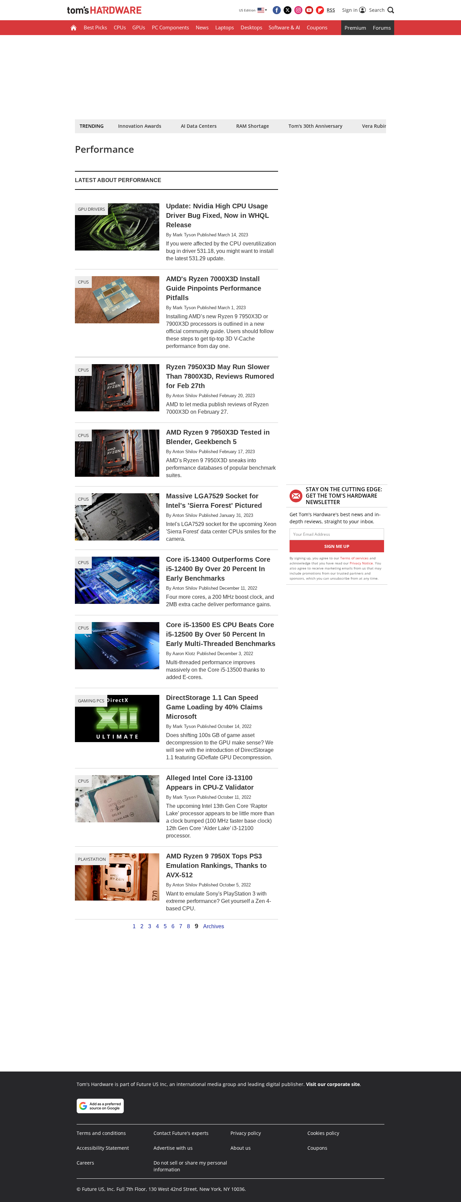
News (202, 27)
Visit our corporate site (333, 1084)
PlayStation (92, 859)
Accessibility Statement (103, 1148)
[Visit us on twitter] (287, 10)
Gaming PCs (91, 701)
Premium (355, 27)
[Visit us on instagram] (298, 10)
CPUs (120, 27)
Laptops (224, 27)
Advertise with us (173, 1148)
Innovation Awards (139, 126)
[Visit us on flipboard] (320, 10)
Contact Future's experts (181, 1133)
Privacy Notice (361, 563)
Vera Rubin (374, 126)
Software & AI (284, 27)
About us (241, 1148)
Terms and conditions (101, 1133)
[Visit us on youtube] (309, 10)
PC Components (170, 27)
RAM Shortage (252, 126)
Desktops (251, 27)
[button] (381, 10)
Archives (213, 926)
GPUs (138, 27)
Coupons (317, 27)
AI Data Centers (199, 126)
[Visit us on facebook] (277, 10)
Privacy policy (246, 1133)
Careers (85, 1163)
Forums (382, 27)
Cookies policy (323, 1133)
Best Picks (95, 27)
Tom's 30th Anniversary (316, 126)
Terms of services (355, 558)
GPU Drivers (91, 209)
